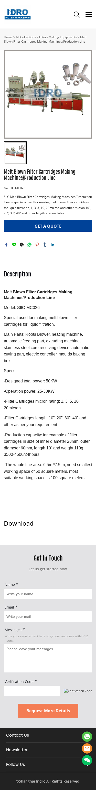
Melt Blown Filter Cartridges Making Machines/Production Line (45, 39)
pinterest (37, 244)
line (14, 244)
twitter (21, 244)
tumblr (44, 244)
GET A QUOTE (48, 226)
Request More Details (48, 711)
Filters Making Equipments (58, 37)
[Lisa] (87, 736)
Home (8, 37)
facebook (6, 244)
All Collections (26, 37)
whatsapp (29, 244)
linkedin (52, 244)
